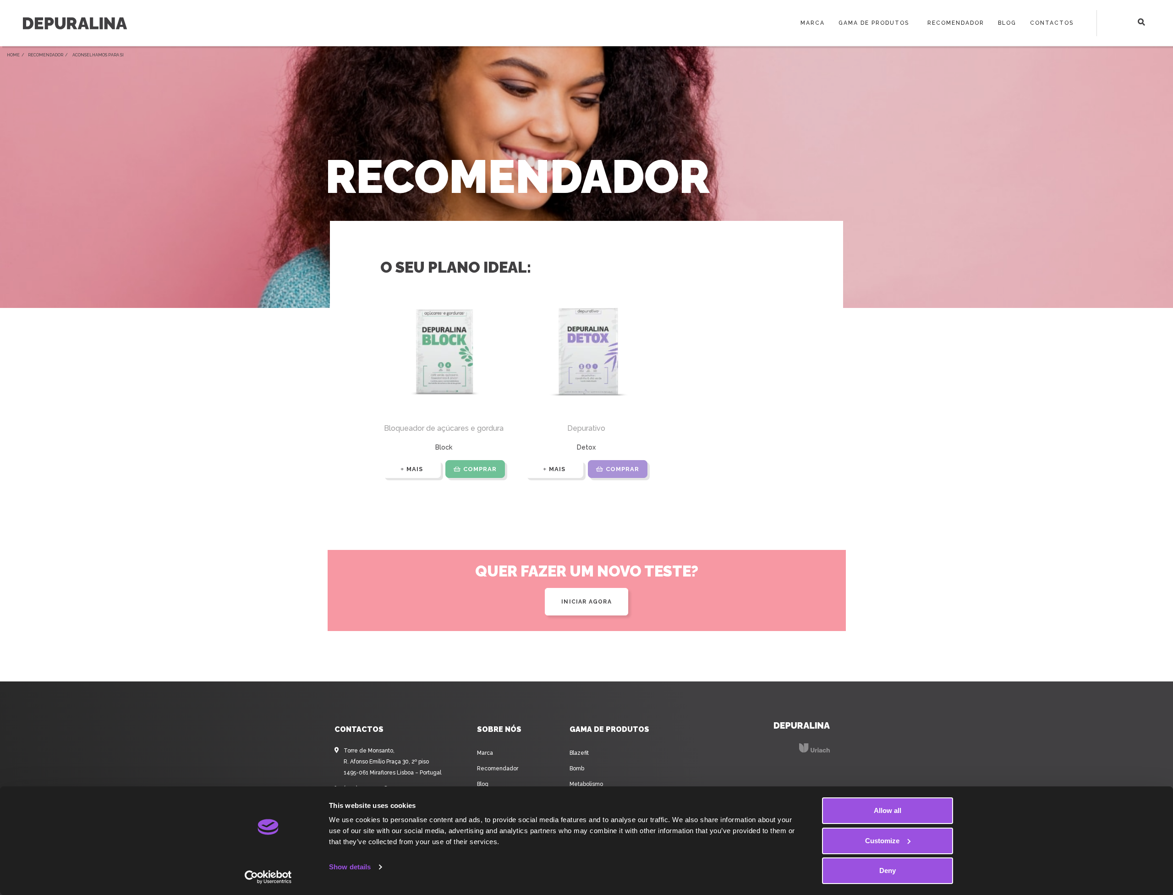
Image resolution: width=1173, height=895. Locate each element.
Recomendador (955, 23)
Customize (882, 841)
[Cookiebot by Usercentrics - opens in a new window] (268, 877)
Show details (350, 867)
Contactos (1052, 23)
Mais (414, 469)
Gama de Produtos (874, 23)
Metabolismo (586, 784)
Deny (887, 870)
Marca (812, 23)
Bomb (577, 768)
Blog (1007, 23)
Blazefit (579, 753)
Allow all (887, 810)
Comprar (480, 469)
